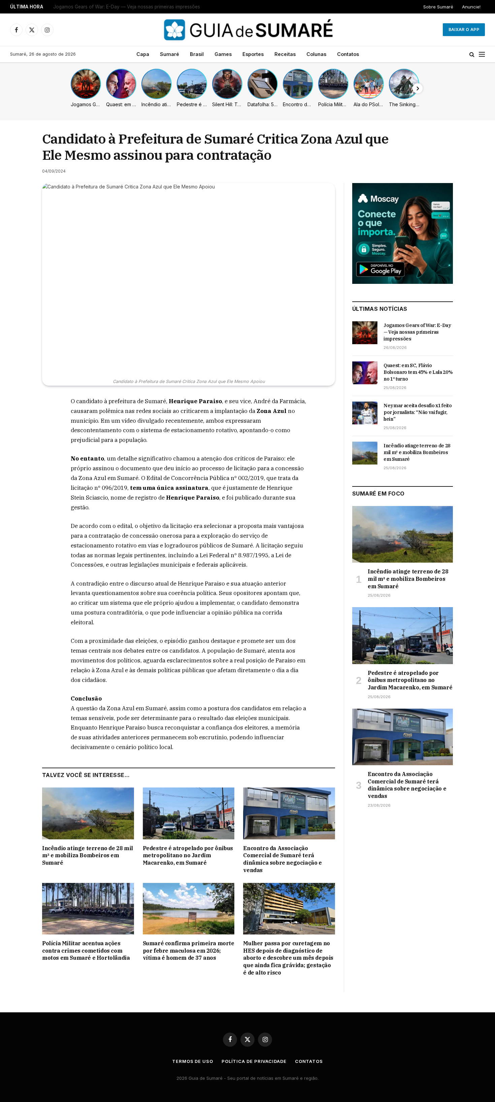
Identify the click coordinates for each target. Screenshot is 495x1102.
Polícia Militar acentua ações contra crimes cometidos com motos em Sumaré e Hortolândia (86, 950)
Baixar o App (464, 29)
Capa (142, 54)
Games (223, 54)
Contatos (348, 54)
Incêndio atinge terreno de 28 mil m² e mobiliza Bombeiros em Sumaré (87, 855)
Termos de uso (192, 1061)
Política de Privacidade (254, 1061)
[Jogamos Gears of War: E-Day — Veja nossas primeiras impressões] (364, 332)
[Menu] (482, 54)
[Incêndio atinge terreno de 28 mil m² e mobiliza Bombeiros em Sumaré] (88, 813)
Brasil (197, 54)
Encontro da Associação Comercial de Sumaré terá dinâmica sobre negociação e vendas (282, 859)
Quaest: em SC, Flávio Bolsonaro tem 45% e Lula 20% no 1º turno (125, 6)
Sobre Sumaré (438, 6)
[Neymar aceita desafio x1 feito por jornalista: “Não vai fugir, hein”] (364, 412)
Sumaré (169, 54)
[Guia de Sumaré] (247, 29)
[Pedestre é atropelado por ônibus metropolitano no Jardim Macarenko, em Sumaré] (189, 813)
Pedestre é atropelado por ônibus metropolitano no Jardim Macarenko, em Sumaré (188, 855)
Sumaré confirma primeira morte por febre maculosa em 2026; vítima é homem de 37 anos (188, 950)
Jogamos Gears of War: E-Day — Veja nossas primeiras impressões (417, 332)
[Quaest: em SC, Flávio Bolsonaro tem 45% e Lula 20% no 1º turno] (364, 372)
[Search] (472, 54)
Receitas (285, 54)
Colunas (316, 54)
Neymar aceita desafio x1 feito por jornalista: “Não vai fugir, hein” (418, 412)
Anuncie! (471, 6)
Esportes (253, 54)
